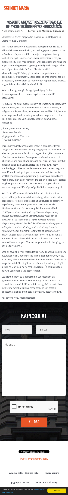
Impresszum (52, 472)
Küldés (34, 422)
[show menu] (60, 8)
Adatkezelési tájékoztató (24, 472)
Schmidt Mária (16, 8)
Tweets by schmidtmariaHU (34, 458)
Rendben (57, 490)
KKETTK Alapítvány (46, 482)
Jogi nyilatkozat (20, 482)
